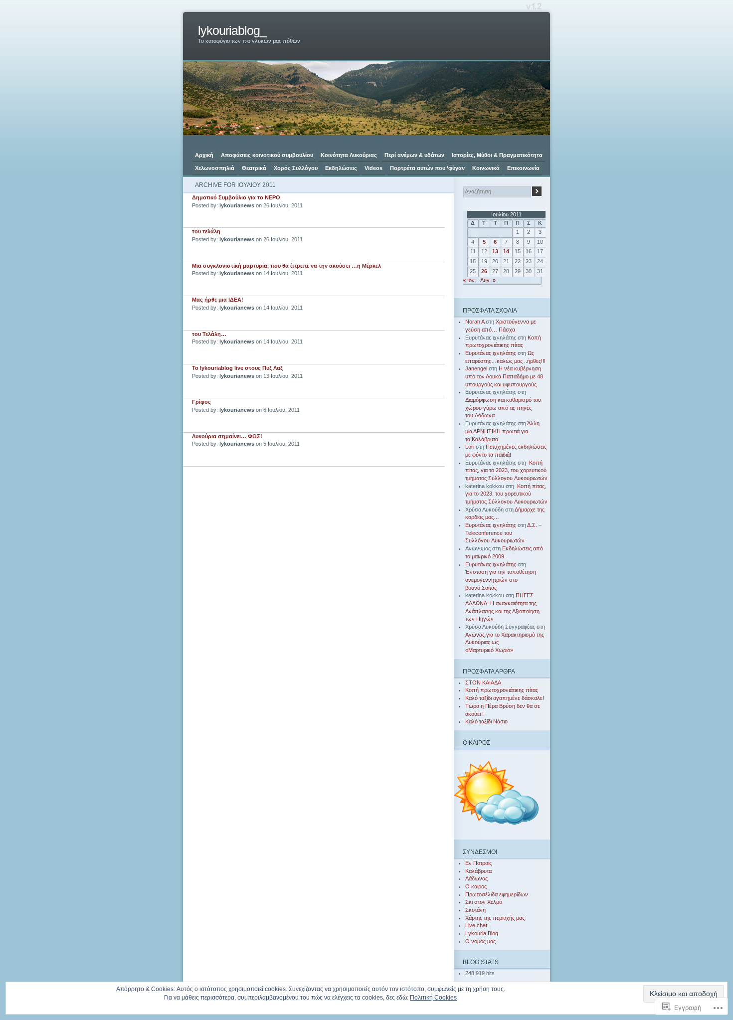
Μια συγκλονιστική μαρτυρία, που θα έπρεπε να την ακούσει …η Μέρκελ (286, 266)
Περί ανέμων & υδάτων (414, 155)
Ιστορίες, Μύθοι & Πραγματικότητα (497, 155)
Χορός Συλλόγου (296, 168)
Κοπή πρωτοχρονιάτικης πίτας (501, 690)
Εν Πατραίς (478, 863)
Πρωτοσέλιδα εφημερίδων (496, 894)
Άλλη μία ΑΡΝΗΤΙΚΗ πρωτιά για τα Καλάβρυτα (502, 431)
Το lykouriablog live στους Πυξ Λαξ (237, 368)
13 (495, 251)
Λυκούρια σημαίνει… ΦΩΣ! (227, 436)
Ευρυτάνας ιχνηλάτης (490, 353)
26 (484, 271)
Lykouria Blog (481, 933)
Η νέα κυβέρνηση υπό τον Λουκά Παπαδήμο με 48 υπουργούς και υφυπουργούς (504, 376)
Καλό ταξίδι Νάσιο (486, 721)
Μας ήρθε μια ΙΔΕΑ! (217, 300)
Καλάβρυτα (478, 871)
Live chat (476, 925)
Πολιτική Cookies (433, 997)
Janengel (476, 368)
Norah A (474, 322)
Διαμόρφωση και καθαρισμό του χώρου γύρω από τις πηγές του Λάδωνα (503, 407)
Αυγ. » (488, 280)
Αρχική (204, 155)
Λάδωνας (476, 878)
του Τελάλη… (209, 334)
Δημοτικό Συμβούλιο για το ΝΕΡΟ (236, 197)
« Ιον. (469, 280)
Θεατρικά (254, 168)
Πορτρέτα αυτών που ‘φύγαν (427, 168)
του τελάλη (206, 231)
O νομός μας (480, 941)
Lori (469, 447)
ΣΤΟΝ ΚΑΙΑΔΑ (483, 682)
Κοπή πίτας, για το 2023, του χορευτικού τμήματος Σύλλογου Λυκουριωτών (506, 470)
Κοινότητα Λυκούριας (349, 155)
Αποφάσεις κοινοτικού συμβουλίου (267, 155)
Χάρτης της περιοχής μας (495, 918)
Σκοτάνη (475, 910)
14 (506, 251)
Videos (373, 168)
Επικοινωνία (523, 168)
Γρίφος (201, 402)
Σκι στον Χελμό (483, 902)
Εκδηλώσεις (341, 168)
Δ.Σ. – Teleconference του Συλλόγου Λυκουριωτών (503, 532)
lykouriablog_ (232, 30)
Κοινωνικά (486, 168)
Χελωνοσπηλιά (214, 168)
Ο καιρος (476, 886)
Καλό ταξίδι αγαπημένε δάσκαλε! (504, 698)
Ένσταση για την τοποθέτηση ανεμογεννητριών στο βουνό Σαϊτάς (500, 579)
